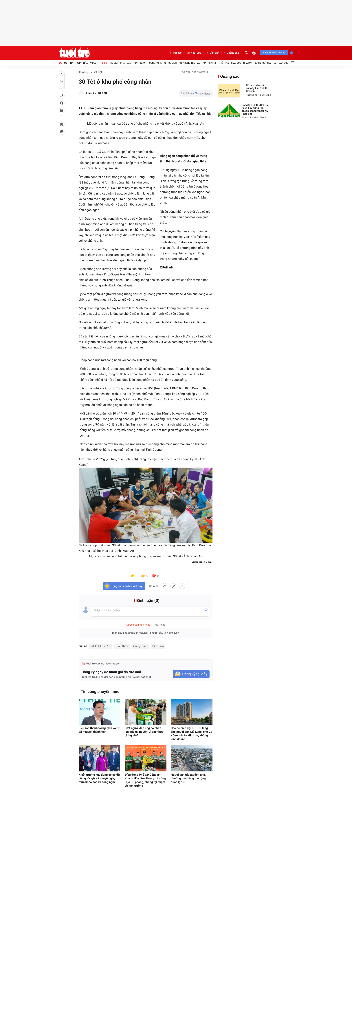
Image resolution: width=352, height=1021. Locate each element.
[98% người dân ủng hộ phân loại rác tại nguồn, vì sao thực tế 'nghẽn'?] (145, 712)
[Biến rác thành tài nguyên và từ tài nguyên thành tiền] (99, 712)
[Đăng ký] (191, 674)
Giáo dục (236, 63)
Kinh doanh (140, 63)
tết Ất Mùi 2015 (101, 646)
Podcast (177, 52)
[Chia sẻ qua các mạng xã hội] (182, 586)
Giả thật (272, 63)
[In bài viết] (62, 132)
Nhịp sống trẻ (187, 63)
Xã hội (98, 72)
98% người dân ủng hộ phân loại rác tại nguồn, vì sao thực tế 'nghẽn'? (144, 731)
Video (93, 63)
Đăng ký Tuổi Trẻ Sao (274, 52)
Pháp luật (126, 63)
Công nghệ (155, 63)
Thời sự (102, 63)
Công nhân (140, 646)
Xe (165, 63)
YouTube (196, 52)
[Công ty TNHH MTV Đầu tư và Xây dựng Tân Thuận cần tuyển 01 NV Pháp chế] (229, 110)
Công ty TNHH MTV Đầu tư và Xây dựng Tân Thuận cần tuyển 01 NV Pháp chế (255, 109)
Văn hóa (201, 63)
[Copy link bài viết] (173, 586)
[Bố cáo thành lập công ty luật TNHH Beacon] (229, 91)
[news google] (195, 93)
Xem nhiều (82, 63)
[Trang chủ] (60, 63)
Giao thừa (121, 646)
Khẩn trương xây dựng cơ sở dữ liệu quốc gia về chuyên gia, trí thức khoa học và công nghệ (99, 778)
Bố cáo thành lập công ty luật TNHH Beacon (256, 88)
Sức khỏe (259, 63)
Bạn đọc (283, 63)
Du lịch (172, 63)
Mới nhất (69, 63)
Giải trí (212, 63)
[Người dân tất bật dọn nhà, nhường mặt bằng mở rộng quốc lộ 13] (191, 758)
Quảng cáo (233, 52)
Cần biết (214, 52)
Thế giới (113, 63)
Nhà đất (247, 63)
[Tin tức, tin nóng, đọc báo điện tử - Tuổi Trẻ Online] (74, 52)
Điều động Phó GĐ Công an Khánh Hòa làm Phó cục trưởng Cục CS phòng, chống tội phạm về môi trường (145, 780)
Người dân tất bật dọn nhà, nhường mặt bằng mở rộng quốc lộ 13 (188, 778)
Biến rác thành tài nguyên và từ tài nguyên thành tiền (99, 729)
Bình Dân (158, 646)
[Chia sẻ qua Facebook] (164, 586)
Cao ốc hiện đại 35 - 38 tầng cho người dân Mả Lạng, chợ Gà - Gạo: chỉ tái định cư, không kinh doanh (191, 733)
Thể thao (224, 63)
